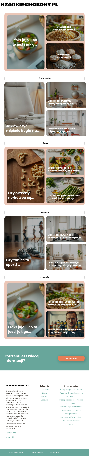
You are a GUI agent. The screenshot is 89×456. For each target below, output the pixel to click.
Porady (45, 212)
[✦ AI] (42, 68)
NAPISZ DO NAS (71, 358)
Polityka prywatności (16, 452)
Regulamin (54, 452)
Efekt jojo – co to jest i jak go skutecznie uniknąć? (24, 42)
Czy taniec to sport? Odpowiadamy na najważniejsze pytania (22, 262)
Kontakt (10, 437)
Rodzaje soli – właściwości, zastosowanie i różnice (64, 56)
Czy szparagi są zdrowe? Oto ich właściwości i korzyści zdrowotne (64, 197)
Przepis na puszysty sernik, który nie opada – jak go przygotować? (71, 410)
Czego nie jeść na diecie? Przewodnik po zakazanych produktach (71, 393)
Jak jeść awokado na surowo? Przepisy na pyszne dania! (63, 169)
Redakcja (11, 432)
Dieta (45, 143)
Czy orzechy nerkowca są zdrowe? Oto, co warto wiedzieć (22, 195)
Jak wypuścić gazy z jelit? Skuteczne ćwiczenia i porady (71, 420)
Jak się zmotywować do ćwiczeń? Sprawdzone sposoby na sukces (65, 236)
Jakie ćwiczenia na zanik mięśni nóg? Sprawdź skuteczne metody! (62, 130)
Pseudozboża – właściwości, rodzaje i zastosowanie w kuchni (64, 28)
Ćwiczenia (45, 78)
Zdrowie (44, 277)
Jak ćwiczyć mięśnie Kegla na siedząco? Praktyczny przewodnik (21, 128)
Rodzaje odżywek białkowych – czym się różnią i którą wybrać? (64, 331)
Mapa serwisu (38, 452)
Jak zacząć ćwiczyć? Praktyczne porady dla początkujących (61, 102)
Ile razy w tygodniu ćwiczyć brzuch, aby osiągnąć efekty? (64, 264)
